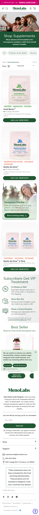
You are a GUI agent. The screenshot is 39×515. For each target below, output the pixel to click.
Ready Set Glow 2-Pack (14, 261)
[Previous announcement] (2, 2)
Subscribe (19, 426)
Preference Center (10, 506)
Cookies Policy (27, 503)
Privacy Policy (7, 503)
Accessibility (16, 503)
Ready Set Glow (11, 167)
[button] (10, 369)
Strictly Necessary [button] (20, 365)
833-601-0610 (10, 458)
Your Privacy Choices (11, 510)
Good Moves (9, 109)
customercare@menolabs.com (17, 320)
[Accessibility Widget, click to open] (35, 511)
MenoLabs (11, 490)
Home (4, 62)
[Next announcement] (37, 2)
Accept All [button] (7, 365)
